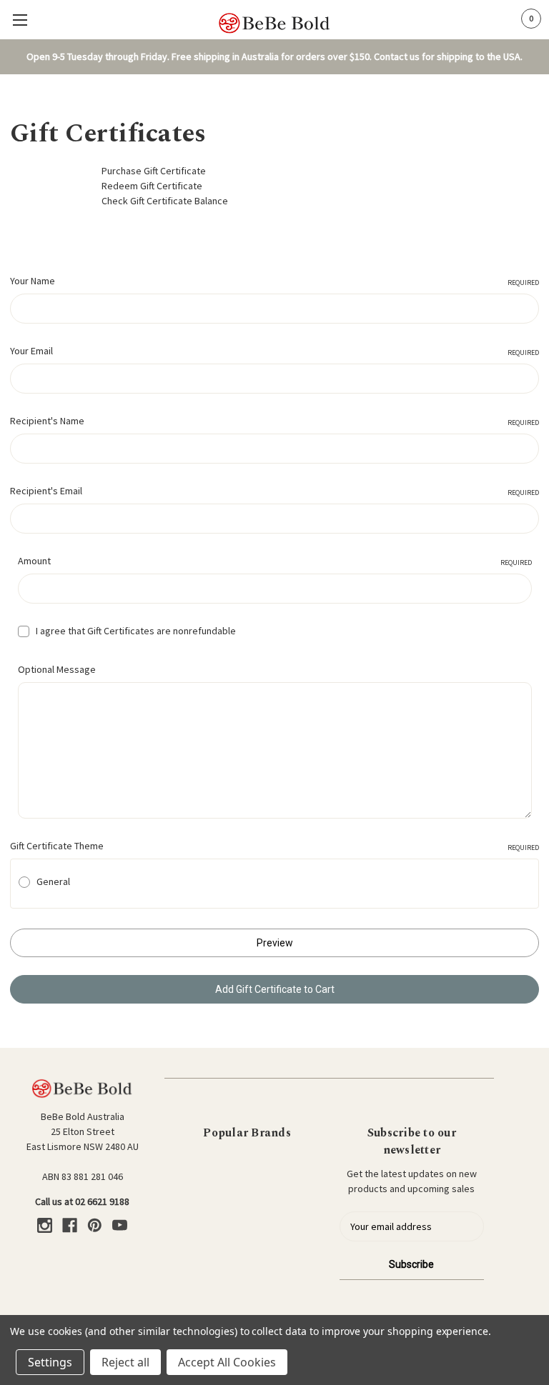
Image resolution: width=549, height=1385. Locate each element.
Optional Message (57, 669)
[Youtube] (119, 1225)
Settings (50, 1362)
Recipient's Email (274, 490)
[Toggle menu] (19, 19)
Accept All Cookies (227, 1362)
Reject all (125, 1362)
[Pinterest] (94, 1225)
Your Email (274, 350)
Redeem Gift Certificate (152, 185)
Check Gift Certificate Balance (165, 200)
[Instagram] (44, 1225)
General (53, 881)
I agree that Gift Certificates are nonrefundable (136, 630)
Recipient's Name (274, 420)
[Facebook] (69, 1225)
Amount (275, 560)
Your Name (274, 280)
